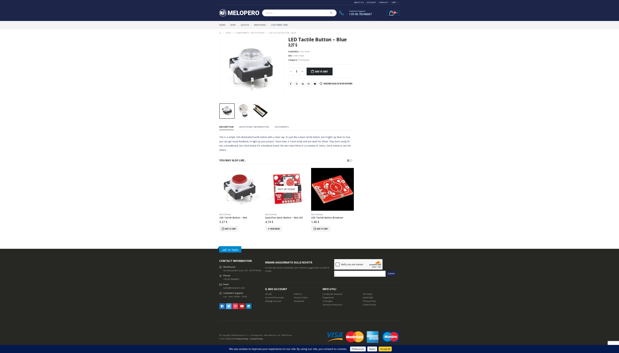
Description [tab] (226, 126)
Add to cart (321, 71)
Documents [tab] (282, 126)
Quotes (245, 25)
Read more (229, 228)
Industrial (260, 25)
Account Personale (274, 297)
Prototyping (303, 60)
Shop (233, 25)
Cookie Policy (369, 304)
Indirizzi (298, 294)
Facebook (290, 83)
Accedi (268, 294)
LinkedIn (302, 83)
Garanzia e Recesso (332, 304)
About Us (359, 2)
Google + (308, 83)
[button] (220, 69)
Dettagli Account (273, 301)
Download (299, 301)
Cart (394, 2)
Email (315, 83)
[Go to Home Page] (220, 33)
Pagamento (328, 297)
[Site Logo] (239, 13)
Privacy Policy (369, 301)
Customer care (279, 25)
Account (371, 2)
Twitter (296, 83)
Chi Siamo (368, 294)
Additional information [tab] (254, 126)
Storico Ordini (301, 297)
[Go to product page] (286, 189)
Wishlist (383, 2)
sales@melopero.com (234, 288)
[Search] (331, 13)
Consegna (328, 301)
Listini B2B (368, 297)
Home (222, 25)
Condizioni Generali (332, 294)
